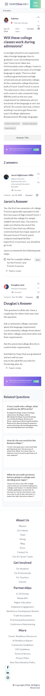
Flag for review (13, 270)
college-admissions (12, 124)
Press (22, 547)
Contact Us (22, 552)
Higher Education (22, 602)
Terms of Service (22, 653)
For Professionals (22, 573)
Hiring (23, 539)
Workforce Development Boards (22, 611)
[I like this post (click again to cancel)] (38, 17)
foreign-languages (30, 124)
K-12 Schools (22, 593)
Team (22, 534)
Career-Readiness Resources (22, 636)
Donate (22, 581)
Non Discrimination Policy (22, 662)
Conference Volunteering (22, 624)
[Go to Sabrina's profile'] (7, 23)
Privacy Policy (22, 658)
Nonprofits (22, 598)
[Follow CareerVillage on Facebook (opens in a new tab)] (7, 667)
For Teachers (22, 577)
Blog (22, 543)
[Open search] (27, 3)
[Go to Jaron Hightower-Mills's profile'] (7, 183)
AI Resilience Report (22, 640)
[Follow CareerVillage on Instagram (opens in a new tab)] (7, 678)
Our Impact (22, 530)
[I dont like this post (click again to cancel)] (38, 182)
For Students (22, 568)
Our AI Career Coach (22, 556)
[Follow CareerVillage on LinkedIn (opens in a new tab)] (7, 673)
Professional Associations (22, 619)
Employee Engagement (22, 606)
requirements (10, 128)
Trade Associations (22, 615)
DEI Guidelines (22, 649)
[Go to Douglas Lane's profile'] (7, 289)
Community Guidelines (23, 645)
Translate (30, 29)
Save (38, 260)
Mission (22, 526)
